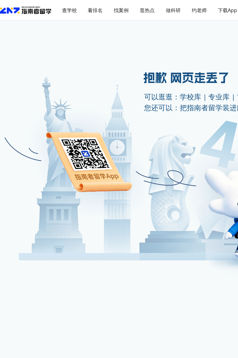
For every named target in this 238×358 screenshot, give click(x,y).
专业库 (219, 97)
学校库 (190, 97)
